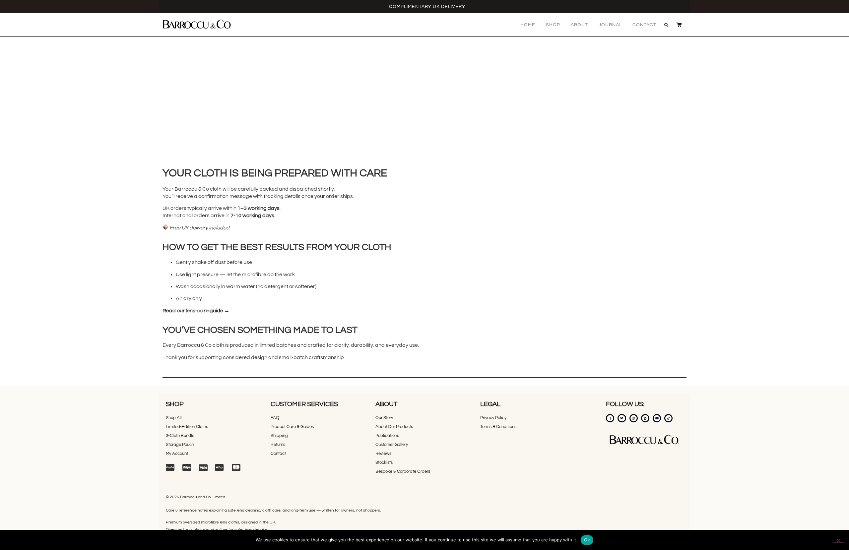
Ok (587, 539)
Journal (610, 25)
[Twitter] (622, 418)
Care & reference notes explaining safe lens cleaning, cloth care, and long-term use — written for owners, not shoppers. (273, 510)
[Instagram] (633, 418)
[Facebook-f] (610, 418)
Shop (553, 25)
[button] (666, 25)
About (579, 25)
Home (527, 25)
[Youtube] (657, 418)
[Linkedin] (645, 418)
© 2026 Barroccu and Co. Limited (195, 497)
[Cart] (676, 24)
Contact (644, 25)
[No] (838, 540)
